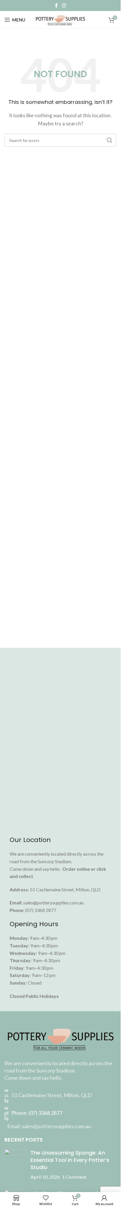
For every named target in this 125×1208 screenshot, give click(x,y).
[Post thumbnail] (15, 1165)
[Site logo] (60, 19)
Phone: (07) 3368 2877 (37, 1113)
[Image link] (60, 1038)
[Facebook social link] (56, 5)
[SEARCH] (109, 140)
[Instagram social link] (64, 5)
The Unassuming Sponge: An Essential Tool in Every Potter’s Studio (70, 1160)
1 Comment (74, 1177)
